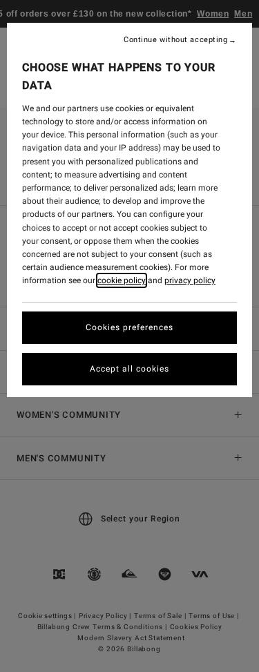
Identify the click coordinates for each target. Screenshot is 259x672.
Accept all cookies (129, 369)
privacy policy (189, 280)
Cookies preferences (129, 327)
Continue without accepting (175, 40)
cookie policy (121, 280)
